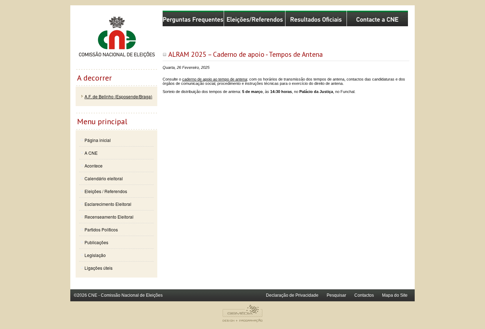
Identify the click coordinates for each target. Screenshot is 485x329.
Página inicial (98, 140)
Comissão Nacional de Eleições (116, 40)
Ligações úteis (99, 268)
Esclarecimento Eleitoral (108, 204)
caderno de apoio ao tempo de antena (214, 79)
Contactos (364, 295)
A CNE (91, 153)
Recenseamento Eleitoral (109, 217)
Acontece (94, 166)
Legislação (95, 255)
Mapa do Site (395, 295)
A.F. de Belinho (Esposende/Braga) (118, 96)
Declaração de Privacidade (292, 295)
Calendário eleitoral (104, 178)
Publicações (96, 242)
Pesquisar (336, 295)
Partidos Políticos (101, 229)
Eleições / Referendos (106, 191)
